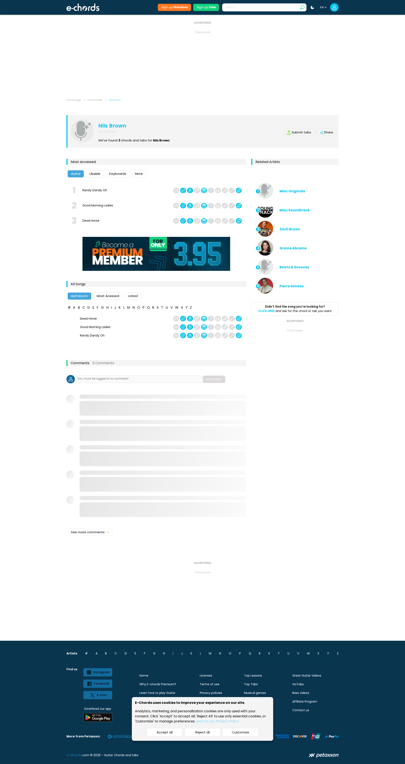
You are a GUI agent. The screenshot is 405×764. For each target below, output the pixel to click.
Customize (240, 732)
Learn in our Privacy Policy (217, 721)
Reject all (202, 732)
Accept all (165, 732)
